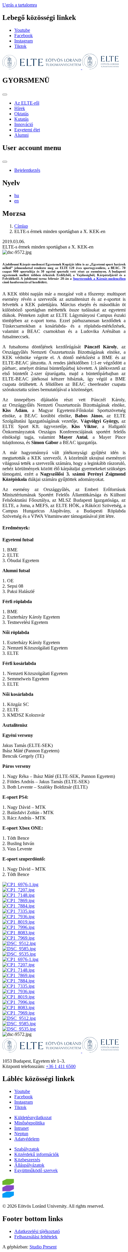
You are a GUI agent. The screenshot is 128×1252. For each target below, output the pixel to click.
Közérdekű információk (36, 1154)
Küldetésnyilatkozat (32, 1117)
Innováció (23, 124)
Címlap (21, 226)
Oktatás (21, 113)
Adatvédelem (26, 1138)
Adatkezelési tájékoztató (37, 1231)
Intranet (21, 1128)
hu (16, 195)
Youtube (22, 30)
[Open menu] (4, 94)
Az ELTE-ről (26, 103)
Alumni (21, 135)
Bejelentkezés (27, 170)
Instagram (23, 40)
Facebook (23, 35)
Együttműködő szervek (36, 1170)
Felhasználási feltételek (35, 1236)
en (16, 200)
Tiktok (20, 46)
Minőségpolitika (29, 1122)
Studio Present (43, 1246)
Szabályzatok (26, 1149)
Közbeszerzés (27, 1159)
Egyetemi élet (27, 129)
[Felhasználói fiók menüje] (4, 162)
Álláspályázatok (29, 1165)
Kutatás (21, 119)
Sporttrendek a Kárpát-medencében (99, 278)
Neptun (21, 1133)
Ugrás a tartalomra (19, 4)
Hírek (19, 108)
